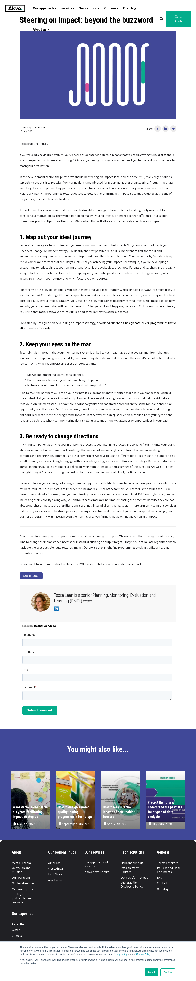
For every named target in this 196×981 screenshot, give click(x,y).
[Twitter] (173, 128)
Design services (45, 626)
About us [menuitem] (39, 29)
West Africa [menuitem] (55, 869)
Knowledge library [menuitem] (96, 872)
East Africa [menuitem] (55, 874)
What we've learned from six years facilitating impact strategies (30, 812)
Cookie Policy (143, 954)
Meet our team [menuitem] (21, 863)
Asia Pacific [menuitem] (55, 880)
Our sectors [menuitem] (87, 8)
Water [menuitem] (16, 930)
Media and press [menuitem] (22, 889)
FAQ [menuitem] (159, 878)
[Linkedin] (165, 128)
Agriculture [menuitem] (19, 924)
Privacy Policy (120, 954)
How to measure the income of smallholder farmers (119, 812)
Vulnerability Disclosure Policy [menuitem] (132, 885)
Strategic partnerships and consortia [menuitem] (23, 898)
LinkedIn (56, 608)
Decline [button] (168, 972)
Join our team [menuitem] (21, 878)
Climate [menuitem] (17, 936)
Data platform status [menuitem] (134, 878)
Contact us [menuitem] (164, 883)
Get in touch (178, 19)
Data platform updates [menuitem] (130, 870)
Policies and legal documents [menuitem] (168, 870)
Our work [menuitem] (111, 8)
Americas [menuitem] (54, 863)
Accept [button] (151, 972)
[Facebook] (157, 128)
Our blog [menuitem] (129, 8)
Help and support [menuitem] (132, 863)
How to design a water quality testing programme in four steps (75, 812)
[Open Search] (161, 19)
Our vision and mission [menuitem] (21, 870)
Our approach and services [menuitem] (53, 8)
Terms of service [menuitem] (167, 863)
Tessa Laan (39, 127)
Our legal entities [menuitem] (23, 883)
